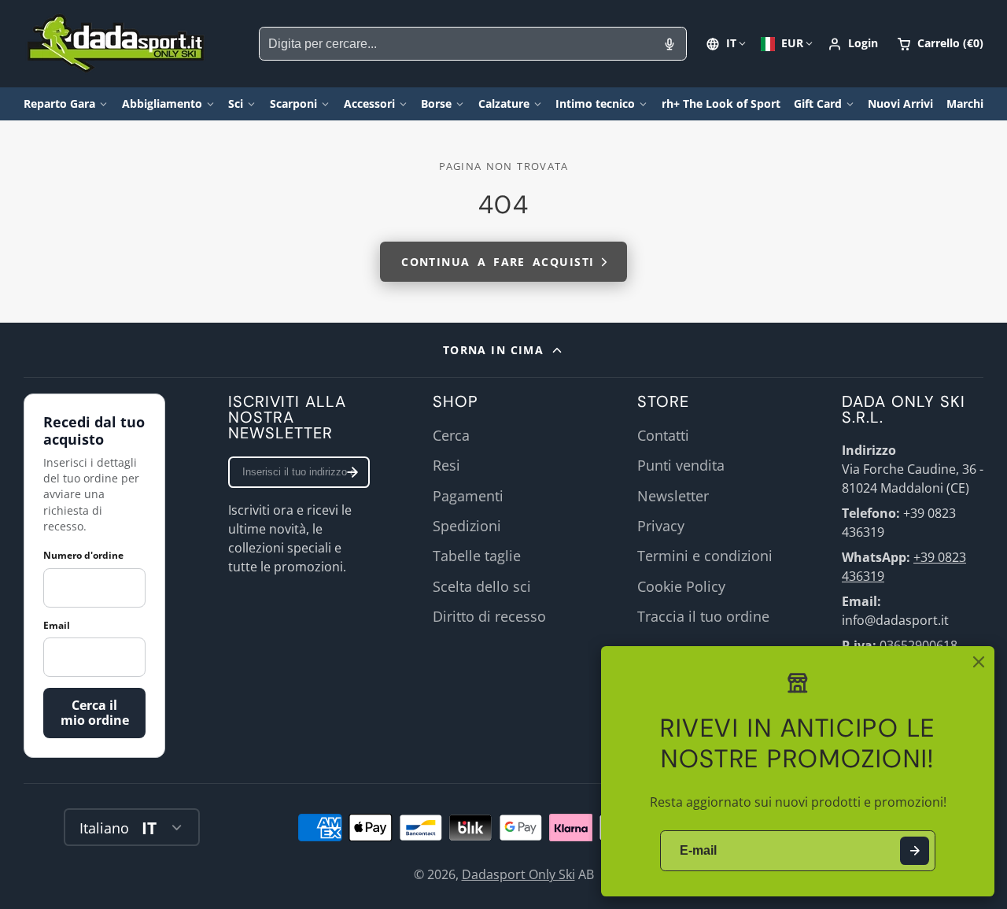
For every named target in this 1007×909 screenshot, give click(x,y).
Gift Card (818, 103)
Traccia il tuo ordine (703, 616)
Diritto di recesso (489, 616)
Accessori (369, 103)
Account (853, 44)
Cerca (451, 435)
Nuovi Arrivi (900, 103)
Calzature (503, 103)
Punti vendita (681, 465)
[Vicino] (978, 661)
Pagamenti (468, 495)
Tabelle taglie (477, 555)
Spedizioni (467, 525)
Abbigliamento (162, 103)
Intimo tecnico (595, 103)
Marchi (964, 103)
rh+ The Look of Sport (721, 103)
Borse (436, 103)
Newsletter (673, 495)
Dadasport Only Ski (518, 874)
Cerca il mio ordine (95, 713)
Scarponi (293, 103)
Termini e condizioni (705, 555)
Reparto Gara (59, 103)
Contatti (663, 435)
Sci (235, 103)
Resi (446, 465)
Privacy (660, 525)
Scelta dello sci (482, 586)
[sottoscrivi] (352, 472)
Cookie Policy (681, 586)
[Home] (116, 43)
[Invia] (914, 851)
